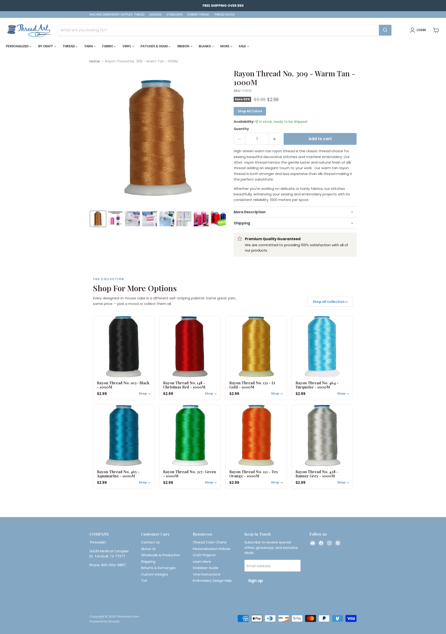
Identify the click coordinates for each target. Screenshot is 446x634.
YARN (88, 46)
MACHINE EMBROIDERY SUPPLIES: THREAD (117, 14)
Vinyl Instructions (206, 574)
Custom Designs (154, 574)
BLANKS (205, 46)
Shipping (148, 561)
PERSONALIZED (17, 46)
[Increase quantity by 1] (274, 139)
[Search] (385, 30)
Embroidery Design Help (212, 580)
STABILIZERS (174, 14)
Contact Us (150, 542)
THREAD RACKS (224, 14)
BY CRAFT (46, 46)
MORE (225, 46)
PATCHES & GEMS (154, 46)
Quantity (241, 129)
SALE (242, 46)
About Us (148, 549)
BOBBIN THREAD (198, 14)
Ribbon (183, 46)
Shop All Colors (250, 111)
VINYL (127, 46)
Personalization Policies (211, 549)
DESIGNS (155, 14)
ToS (144, 580)
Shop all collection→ (330, 301)
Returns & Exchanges (158, 568)
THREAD (68, 46)
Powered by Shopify (104, 621)
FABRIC (108, 46)
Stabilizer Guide (205, 568)
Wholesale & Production (160, 555)
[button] (98, 219)
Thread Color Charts (209, 542)
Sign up (255, 580)
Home (94, 61)
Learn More (202, 561)
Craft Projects (204, 555)
